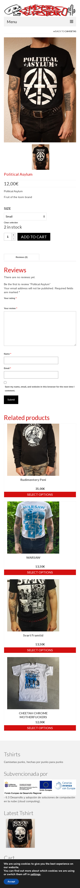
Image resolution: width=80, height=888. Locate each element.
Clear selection (11, 222)
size (7, 208)
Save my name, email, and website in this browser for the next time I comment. (39, 389)
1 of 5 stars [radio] (5, 302)
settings (35, 874)
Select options (40, 494)
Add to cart (34, 236)
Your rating (10, 298)
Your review (10, 308)
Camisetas (70, 31)
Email (7, 368)
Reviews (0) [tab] (22, 257)
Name (7, 354)
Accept (11, 881)
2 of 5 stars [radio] (7, 302)
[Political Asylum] (40, 89)
